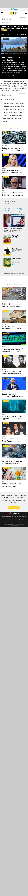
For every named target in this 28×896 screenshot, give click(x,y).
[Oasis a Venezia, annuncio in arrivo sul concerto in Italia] (14, 361)
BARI (24, 500)
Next (26, 54)
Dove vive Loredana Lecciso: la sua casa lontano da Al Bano (13, 172)
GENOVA (4, 500)
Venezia (4, 301)
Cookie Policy (21, 519)
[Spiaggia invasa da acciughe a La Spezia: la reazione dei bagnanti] (14, 137)
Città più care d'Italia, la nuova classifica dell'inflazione (11, 486)
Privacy (16, 519)
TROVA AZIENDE (14, 508)
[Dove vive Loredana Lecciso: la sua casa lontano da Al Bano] (14, 160)
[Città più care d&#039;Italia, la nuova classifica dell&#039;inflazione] (14, 473)
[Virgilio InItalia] (14, 13)
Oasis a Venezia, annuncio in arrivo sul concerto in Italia (12, 373)
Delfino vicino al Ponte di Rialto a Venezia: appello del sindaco (12, 306)
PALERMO (6, 498)
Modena (4, 346)
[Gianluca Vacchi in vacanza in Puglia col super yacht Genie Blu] (14, 182)
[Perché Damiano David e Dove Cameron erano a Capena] (14, 428)
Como (10, 30)
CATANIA (18, 500)
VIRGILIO (8, 515)
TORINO (16, 495)
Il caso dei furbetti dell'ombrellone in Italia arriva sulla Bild (11, 328)
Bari (3, 190)
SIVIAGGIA (24, 516)
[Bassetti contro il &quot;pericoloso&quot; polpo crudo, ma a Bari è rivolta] (14, 383)
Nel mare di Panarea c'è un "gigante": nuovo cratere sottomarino (13, 418)
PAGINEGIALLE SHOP (21, 515)
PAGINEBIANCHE (9, 516)
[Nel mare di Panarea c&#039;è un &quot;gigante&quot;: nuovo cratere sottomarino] (14, 406)
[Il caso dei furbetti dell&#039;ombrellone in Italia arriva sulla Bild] (14, 316)
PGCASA (4, 516)
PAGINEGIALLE (13, 515)
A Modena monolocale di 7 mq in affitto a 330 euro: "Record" (12, 351)
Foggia (4, 324)
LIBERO (4, 515)
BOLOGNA (20, 498)
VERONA (11, 500)
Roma (3, 436)
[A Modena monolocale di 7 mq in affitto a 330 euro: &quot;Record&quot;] (14, 338)
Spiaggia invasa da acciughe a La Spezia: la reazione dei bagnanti (13, 150)
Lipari (3, 414)
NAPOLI (23, 495)
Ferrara (4, 459)
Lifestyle (3, 30)
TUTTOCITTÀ (15, 516)
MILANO (9, 495)
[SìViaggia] (14, 9)
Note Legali (11, 519)
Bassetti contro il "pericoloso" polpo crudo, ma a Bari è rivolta (12, 396)
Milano (4, 168)
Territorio (6, 288)
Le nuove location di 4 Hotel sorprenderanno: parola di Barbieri (12, 118)
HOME (2, 23)
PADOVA (13, 503)
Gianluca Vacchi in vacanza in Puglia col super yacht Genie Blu (13, 195)
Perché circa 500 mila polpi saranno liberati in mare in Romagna (13, 463)
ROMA (3, 495)
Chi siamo (5, 519)
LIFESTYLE (7, 23)
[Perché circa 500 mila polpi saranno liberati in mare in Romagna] (14, 451)
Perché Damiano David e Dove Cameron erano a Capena (12, 441)
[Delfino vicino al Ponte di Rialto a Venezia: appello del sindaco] (14, 293)
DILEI (20, 516)
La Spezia (4, 145)
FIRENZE (13, 498)
